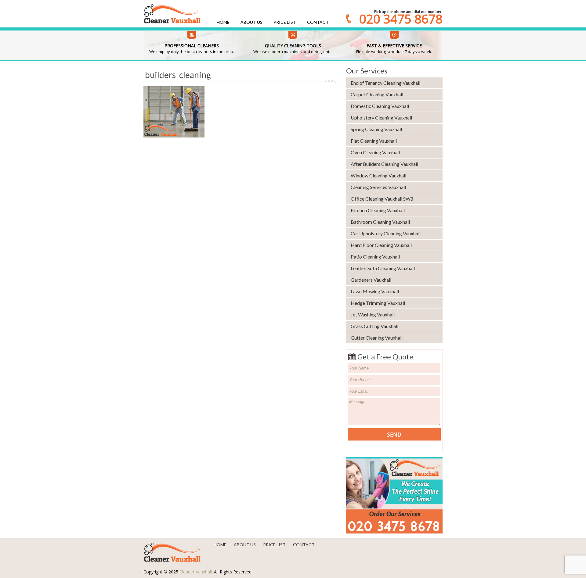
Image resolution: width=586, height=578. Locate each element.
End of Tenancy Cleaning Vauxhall (385, 83)
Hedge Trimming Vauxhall (378, 303)
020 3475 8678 (401, 19)
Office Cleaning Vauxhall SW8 (382, 199)
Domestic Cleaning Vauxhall (380, 106)
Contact (318, 22)
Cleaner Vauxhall (195, 572)
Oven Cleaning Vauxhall (375, 152)
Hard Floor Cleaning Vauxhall (381, 245)
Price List (284, 22)
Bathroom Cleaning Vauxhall (380, 222)
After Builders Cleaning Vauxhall (384, 164)
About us (251, 22)
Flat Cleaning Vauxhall (374, 141)
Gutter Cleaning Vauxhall (377, 338)
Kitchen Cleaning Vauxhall (378, 210)
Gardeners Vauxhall (371, 280)
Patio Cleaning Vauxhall (375, 256)
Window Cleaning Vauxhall (378, 175)
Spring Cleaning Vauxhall (376, 129)
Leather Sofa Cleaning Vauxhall (383, 268)
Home (223, 22)
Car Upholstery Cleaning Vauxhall (386, 233)
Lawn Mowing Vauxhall (375, 291)
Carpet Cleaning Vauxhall (377, 94)
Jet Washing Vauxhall (373, 314)
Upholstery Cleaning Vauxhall (381, 117)
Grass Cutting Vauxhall (374, 326)
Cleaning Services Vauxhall (378, 187)
